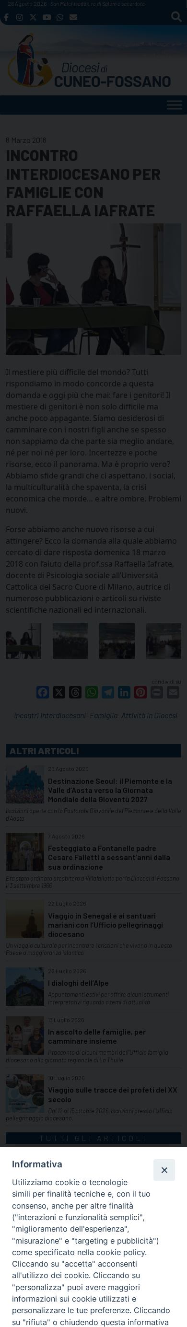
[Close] (164, 1169)
